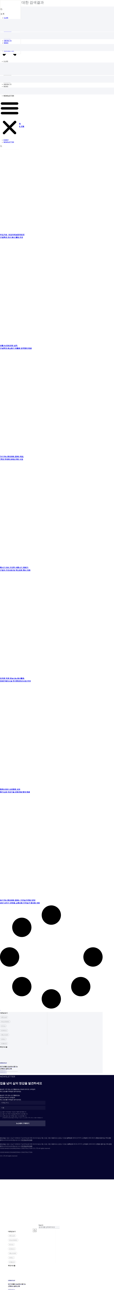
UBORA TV (7, 84)
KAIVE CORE (8, 69)
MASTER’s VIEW (9, 73)
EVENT (6, 140)
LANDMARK (8, 71)
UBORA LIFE (8, 63)
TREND (6, 78)
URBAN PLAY (8, 80)
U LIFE (6, 61)
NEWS (6, 86)
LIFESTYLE (7, 74)
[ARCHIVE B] (7, 2)
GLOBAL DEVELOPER (11, 90)
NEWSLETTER (9, 96)
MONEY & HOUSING (11, 77)
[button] (9, 118)
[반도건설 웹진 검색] (1, 147)
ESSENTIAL (8, 65)
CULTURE (7, 82)
